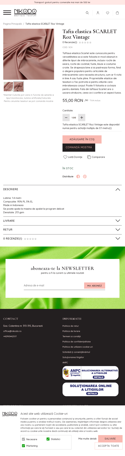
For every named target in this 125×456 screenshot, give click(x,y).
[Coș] (118, 13)
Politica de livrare (71, 331)
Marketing (32, 445)
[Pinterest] (84, 176)
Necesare (31, 439)
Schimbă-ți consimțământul (76, 352)
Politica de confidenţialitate (76, 341)
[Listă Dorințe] (107, 12)
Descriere (10, 189)
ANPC (65, 362)
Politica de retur (70, 326)
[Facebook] (78, 176)
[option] (28, 54)
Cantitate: (67, 110)
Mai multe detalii (87, 438)
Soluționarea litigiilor (73, 357)
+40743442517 (10, 336)
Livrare (9, 220)
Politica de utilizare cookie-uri (77, 346)
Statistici (55, 439)
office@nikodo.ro (12, 331)
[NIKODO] (25, 12)
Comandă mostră (79, 147)
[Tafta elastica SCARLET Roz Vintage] (8, 87)
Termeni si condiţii (71, 336)
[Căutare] (87, 13)
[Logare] (98, 13)
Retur (8, 229)
